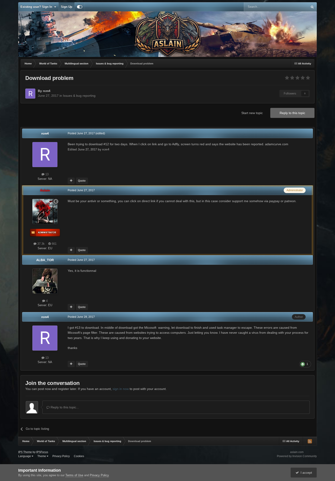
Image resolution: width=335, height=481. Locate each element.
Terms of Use (74, 475)
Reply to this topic (292, 113)
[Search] (312, 6)
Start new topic (252, 113)
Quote (82, 180)
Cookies (79, 456)
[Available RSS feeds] (310, 441)
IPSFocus (42, 452)
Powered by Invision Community (297, 456)
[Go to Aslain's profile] (44, 211)
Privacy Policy (61, 456)
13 (46, 174)
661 (54, 243)
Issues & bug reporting (79, 95)
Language (25, 456)
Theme (42, 456)
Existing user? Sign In (37, 6)
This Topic (295, 6)
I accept (305, 472)
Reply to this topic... (64, 407)
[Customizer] (80, 6)
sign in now (121, 389)
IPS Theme (25, 452)
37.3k (40, 243)
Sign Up (66, 6)
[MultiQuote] (71, 181)
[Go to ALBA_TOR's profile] (44, 281)
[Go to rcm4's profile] (30, 94)
